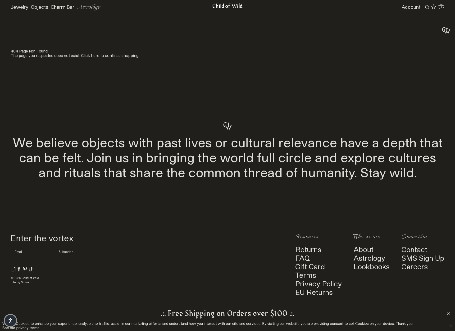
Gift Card (310, 266)
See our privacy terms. (21, 328)
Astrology (88, 7)
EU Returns (314, 292)
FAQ (302, 258)
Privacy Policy (318, 283)
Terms (305, 275)
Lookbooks (372, 266)
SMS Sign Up (422, 258)
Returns (308, 249)
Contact (414, 249)
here (95, 55)
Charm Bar (62, 7)
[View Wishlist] (433, 6)
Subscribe (66, 252)
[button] (10, 320)
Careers (414, 266)
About (363, 249)
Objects (39, 7)
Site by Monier (21, 282)
